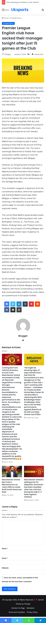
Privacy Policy (32, 612)
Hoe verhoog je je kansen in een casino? (23, 2)
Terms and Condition (17, 612)
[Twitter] (12, 304)
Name (5, 548)
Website (5, 568)
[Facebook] (6, 304)
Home (6, 18)
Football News (15, 18)
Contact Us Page (18, 608)
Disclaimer (31, 608)
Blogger (8, 54)
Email (5, 558)
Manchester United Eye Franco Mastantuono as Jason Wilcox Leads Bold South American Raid (12, 485)
